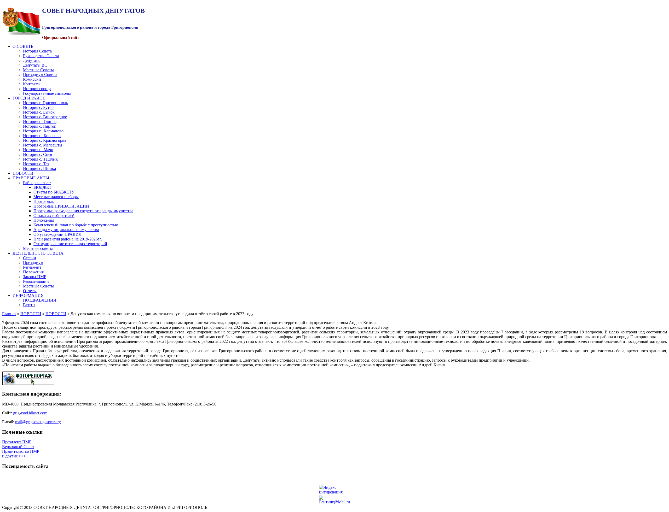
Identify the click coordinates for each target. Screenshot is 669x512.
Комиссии (32, 79)
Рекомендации (36, 281)
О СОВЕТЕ (23, 46)
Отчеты (30, 291)
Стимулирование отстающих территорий (70, 244)
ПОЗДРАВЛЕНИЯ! (40, 300)
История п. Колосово (42, 135)
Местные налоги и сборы (56, 197)
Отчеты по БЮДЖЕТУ (53, 192)
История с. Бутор (38, 107)
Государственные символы (47, 93)
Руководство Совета (41, 56)
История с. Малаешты (42, 145)
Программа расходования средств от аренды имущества (83, 211)
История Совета (37, 51)
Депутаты (32, 60)
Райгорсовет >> (37, 182)
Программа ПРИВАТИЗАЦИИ (61, 206)
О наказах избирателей (53, 215)
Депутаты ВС (35, 65)
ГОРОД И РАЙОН (29, 98)
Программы (44, 201)
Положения (43, 220)
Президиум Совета (40, 74)
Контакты (32, 84)
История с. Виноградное (45, 117)
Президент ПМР (16, 442)
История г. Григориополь (45, 103)
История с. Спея (37, 154)
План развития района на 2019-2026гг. (67, 239)
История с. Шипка (39, 168)
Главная (9, 313)
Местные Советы (38, 70)
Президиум (33, 262)
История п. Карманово (43, 131)
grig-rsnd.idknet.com (30, 413)
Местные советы (38, 248)
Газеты (29, 305)
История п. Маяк (38, 150)
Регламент (32, 267)
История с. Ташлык (40, 159)
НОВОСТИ (23, 173)
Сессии (29, 258)
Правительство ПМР (20, 451)
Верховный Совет (18, 446)
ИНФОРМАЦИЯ (28, 295)
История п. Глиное (39, 121)
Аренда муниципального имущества (66, 229)
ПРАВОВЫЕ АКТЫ (31, 178)
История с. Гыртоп (39, 126)
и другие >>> (14, 456)
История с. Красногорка (44, 140)
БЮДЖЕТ (42, 187)
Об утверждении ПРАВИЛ (57, 234)
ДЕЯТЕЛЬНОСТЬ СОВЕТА (38, 253)
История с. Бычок (39, 112)
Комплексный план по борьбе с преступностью (75, 225)
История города (37, 88)
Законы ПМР (34, 276)
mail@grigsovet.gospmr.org (38, 422)
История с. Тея (36, 164)
